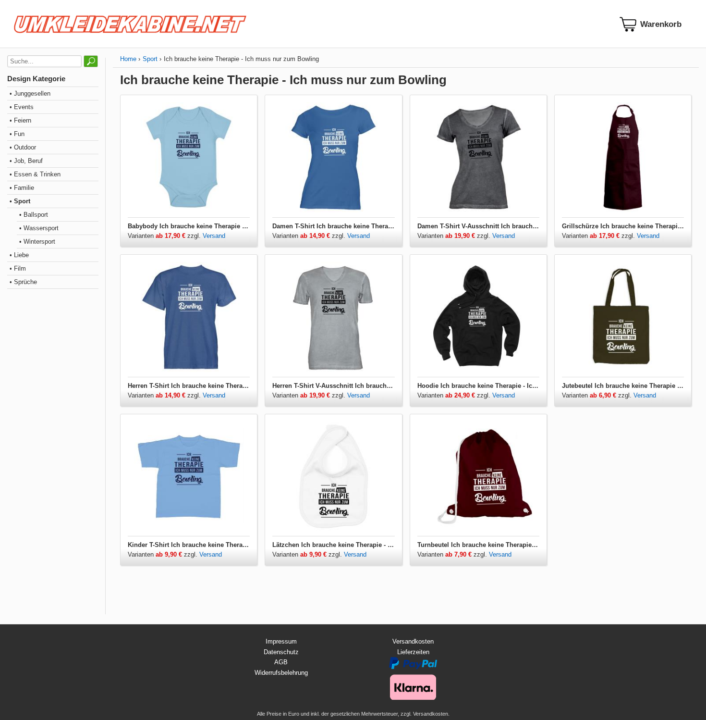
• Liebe (19, 255)
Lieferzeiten (413, 652)
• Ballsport (33, 214)
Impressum (281, 641)
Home (128, 58)
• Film (18, 268)
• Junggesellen (30, 93)
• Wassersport (39, 228)
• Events (22, 107)
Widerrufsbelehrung (281, 672)
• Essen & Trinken (35, 174)
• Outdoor (23, 147)
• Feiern (20, 120)
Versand (214, 235)
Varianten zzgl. (165, 235)
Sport (150, 58)
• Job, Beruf (26, 160)
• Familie (22, 187)
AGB (281, 662)
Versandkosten (413, 641)
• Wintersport (37, 241)
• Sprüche (23, 282)
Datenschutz (281, 652)
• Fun (17, 133)
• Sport (20, 201)
